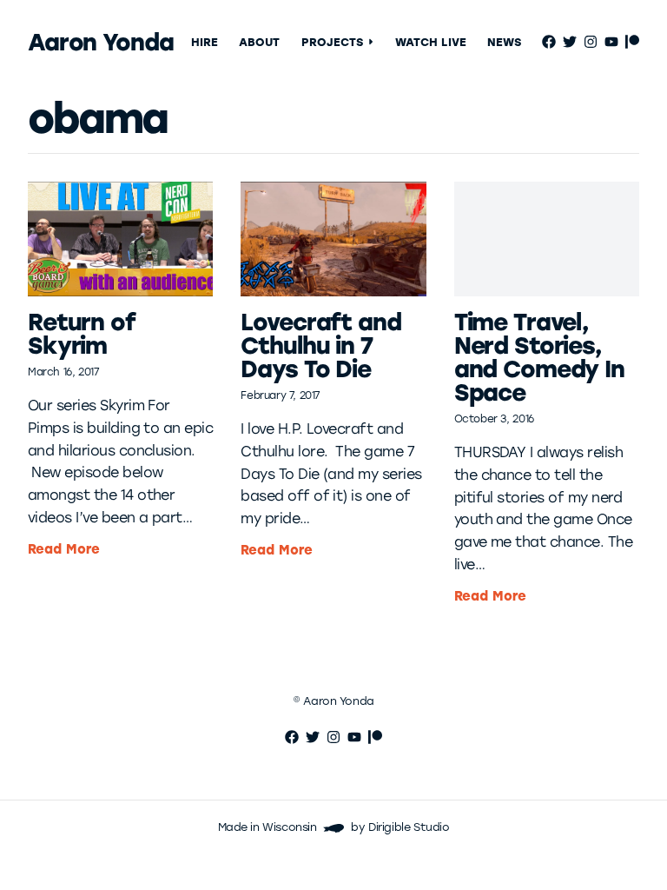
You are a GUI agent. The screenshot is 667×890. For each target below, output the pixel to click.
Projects (332, 42)
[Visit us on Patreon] (632, 42)
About (259, 42)
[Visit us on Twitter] (570, 42)
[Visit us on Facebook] (549, 42)
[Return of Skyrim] (120, 239)
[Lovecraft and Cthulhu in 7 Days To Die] (333, 239)
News (504, 42)
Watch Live (430, 42)
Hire (204, 42)
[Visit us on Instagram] (591, 42)
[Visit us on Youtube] (611, 42)
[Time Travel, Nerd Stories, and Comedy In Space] (546, 239)
